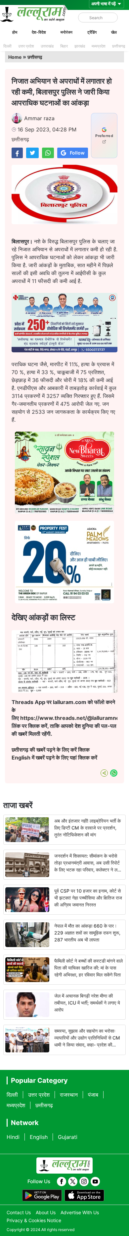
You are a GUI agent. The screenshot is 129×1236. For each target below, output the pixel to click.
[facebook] (61, 1181)
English (39, 1137)
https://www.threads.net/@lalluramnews (74, 718)
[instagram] (84, 1181)
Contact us (19, 1212)
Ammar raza (39, 118)
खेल (114, 32)
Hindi (13, 1137)
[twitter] (72, 1181)
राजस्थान (69, 1094)
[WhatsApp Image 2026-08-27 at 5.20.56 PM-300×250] (64, 601)
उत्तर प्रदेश (26, 46)
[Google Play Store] (42, 1195)
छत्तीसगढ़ (118, 46)
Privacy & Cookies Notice (34, 1220)
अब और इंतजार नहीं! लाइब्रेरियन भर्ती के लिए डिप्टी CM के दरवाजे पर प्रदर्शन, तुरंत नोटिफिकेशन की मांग (87, 827)
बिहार (64, 46)
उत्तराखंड (47, 46)
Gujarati (67, 1137)
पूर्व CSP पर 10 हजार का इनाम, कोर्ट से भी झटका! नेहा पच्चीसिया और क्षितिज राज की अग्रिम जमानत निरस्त (88, 897)
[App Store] (84, 1195)
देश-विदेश (39, 32)
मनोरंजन (66, 32)
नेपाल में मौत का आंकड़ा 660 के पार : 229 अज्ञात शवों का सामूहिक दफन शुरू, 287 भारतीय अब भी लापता (87, 932)
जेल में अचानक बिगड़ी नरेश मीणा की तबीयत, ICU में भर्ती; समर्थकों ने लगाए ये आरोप (87, 1002)
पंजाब (93, 1094)
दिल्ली (7, 46)
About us (46, 1212)
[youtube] (95, 1181)
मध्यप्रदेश (99, 46)
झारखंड (79, 46)
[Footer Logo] (64, 1165)
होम (14, 32)
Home (15, 57)
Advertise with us (80, 1212)
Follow (77, 153)
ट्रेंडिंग (92, 32)
